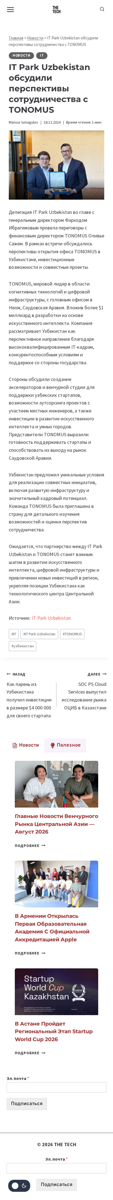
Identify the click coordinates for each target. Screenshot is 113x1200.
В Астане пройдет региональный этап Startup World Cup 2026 (54, 1031)
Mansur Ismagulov (23, 122)
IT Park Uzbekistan (51, 618)
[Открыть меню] (10, 9)
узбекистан (23, 645)
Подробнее (30, 845)
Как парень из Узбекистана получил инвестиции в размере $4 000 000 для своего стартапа (29, 695)
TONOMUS (72, 633)
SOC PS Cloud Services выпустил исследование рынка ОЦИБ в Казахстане (84, 691)
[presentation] (56, 784)
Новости (35, 37)
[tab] (25, 745)
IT (42, 55)
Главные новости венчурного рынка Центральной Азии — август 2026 (56, 824)
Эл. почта (18, 1078)
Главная (16, 37)
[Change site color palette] (19, 1186)
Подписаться (27, 1104)
